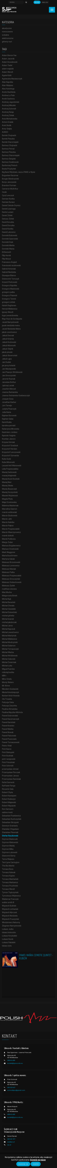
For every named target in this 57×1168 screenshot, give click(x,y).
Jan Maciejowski (9, 369)
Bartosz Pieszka (9, 152)
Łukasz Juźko (8, 929)
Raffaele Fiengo (8, 786)
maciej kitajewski (9, 475)
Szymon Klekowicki (10, 842)
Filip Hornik (6, 255)
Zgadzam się (23, 1164)
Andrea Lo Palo (8, 95)
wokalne (5, 35)
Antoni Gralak (7, 122)
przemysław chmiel (10, 769)
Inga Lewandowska (10, 315)
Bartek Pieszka (8, 139)
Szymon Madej (8, 846)
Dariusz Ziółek (8, 219)
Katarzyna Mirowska (10, 429)
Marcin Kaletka (8, 522)
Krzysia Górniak (8, 442)
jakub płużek (7, 352)
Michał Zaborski (8, 659)
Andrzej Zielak (8, 115)
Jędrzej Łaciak (8, 385)
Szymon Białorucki (10, 839)
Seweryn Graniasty (10, 826)
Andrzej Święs (8, 112)
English (45, 2)
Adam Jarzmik (8, 59)
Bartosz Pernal (8, 149)
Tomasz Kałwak (8, 872)
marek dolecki (8, 536)
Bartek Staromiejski (10, 142)
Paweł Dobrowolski (10, 716)
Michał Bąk (6, 599)
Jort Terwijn (7, 405)
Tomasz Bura (7, 869)
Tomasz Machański (10, 879)
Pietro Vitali (7, 746)
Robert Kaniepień (9, 796)
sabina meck (7, 812)
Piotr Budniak (7, 756)
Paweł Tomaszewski (10, 742)
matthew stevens (9, 589)
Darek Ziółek (7, 215)
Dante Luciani (7, 212)
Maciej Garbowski (9, 472)
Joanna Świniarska (10, 392)
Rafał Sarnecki (8, 782)
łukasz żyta (7, 946)
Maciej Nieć (6, 482)
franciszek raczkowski (11, 265)
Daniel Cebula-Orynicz (11, 205)
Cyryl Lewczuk (8, 195)
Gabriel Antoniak (9, 269)
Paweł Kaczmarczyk (10, 719)
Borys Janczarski (9, 182)
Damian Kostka (8, 199)
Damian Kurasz (8, 202)
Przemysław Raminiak (11, 779)
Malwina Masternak (10, 505)
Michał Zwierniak (9, 662)
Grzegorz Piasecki (9, 295)
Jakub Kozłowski (9, 342)
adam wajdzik (8, 69)
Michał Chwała (8, 606)
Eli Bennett (6, 252)
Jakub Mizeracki (9, 345)
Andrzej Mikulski (9, 105)
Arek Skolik (6, 125)
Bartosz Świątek (9, 159)
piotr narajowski (8, 759)
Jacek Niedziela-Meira (11, 329)
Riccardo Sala (7, 789)
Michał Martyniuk (9, 636)
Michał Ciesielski (9, 609)
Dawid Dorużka (8, 225)
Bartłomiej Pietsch (9, 165)
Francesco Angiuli (9, 262)
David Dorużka (8, 222)
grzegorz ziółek (8, 302)
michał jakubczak (9, 622)
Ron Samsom (7, 809)
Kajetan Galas (7, 419)
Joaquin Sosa (7, 399)
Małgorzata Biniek (9, 596)
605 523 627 (11, 1087)
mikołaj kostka (8, 672)
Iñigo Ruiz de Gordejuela (12, 319)
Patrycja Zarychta (9, 706)
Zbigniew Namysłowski (11, 926)
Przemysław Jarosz (10, 776)
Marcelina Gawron (9, 509)
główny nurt (7, 42)
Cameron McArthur (10, 189)
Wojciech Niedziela (9, 916)
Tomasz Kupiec (8, 876)
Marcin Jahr (7, 519)
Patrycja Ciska (8, 702)
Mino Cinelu (7, 679)
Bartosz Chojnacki (9, 145)
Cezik (4, 192)
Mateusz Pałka (8, 572)
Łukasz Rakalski (8, 942)
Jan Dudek (6, 362)
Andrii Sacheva (8, 99)
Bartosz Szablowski (10, 162)
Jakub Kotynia (8, 339)
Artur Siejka (7, 129)
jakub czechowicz (9, 332)
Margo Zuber (7, 542)
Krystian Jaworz (9, 439)
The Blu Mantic (8, 866)
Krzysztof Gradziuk (10, 445)
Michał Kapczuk (8, 629)
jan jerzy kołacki (8, 365)
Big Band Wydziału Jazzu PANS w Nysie (18, 172)
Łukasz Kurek (7, 939)
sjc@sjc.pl (11, 1142)
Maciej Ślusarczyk (9, 489)
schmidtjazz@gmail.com (16, 1090)
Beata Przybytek (9, 169)
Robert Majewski (9, 802)
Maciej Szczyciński (10, 492)
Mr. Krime (6, 686)
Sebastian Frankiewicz (11, 816)
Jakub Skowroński (9, 355)
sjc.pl (9, 1145)
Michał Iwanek (8, 619)
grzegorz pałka (8, 292)
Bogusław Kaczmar (10, 175)
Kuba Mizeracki (8, 462)
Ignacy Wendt (7, 312)
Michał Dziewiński (9, 612)
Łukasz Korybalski (9, 936)
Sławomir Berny (8, 856)
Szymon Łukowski (9, 852)
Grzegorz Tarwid (9, 299)
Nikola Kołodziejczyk (10, 692)
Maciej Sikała (7, 485)
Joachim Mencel (9, 389)
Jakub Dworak (8, 335)
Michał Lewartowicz (10, 632)
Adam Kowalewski (9, 62)
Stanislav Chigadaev (10, 829)
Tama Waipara (8, 859)
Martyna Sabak (8, 559)
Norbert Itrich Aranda (10, 696)
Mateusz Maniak (9, 569)
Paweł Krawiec (8, 726)
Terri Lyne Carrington (10, 862)
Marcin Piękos (8, 526)
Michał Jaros (7, 626)
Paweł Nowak (7, 732)
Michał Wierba (8, 652)
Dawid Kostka (7, 229)
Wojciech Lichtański (10, 909)
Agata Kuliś (6, 75)
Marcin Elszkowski (9, 516)
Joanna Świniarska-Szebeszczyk (16, 395)
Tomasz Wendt (8, 889)
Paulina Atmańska (9, 709)
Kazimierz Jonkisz (9, 432)
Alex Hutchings (8, 89)
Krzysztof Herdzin (9, 449)
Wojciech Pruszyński (10, 919)
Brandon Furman (9, 185)
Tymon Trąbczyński (10, 892)
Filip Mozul (6, 259)
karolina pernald (8, 425)
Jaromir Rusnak (8, 379)
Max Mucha (7, 592)
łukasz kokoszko (9, 932)
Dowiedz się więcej (38, 1160)
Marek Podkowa (9, 539)
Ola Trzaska (7, 699)
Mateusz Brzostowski (11, 562)
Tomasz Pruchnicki (10, 886)
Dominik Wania (8, 249)
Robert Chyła (7, 792)
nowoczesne (7, 32)
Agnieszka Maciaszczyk (12, 79)
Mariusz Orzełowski (10, 549)
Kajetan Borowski (9, 415)
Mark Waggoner (8, 552)
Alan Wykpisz (7, 85)
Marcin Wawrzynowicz (11, 532)
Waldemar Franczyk (10, 899)
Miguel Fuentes (8, 669)
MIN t (4, 676)
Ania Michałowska (9, 119)
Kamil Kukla (7, 422)
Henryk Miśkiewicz (9, 309)
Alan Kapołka (7, 82)
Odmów (36, 1164)
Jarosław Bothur (9, 382)
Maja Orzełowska (9, 502)
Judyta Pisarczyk (9, 409)
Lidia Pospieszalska (10, 469)
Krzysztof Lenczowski (11, 452)
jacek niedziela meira (11, 325)
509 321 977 (11, 1139)
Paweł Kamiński (8, 722)
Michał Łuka (7, 666)
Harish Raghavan (9, 305)
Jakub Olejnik (7, 349)
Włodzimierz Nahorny (11, 922)
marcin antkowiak (9, 512)
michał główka (8, 616)
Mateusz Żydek (8, 586)
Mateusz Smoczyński (11, 579)
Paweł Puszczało (9, 739)
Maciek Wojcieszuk (10, 495)
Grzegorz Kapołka (9, 285)
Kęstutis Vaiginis (9, 435)
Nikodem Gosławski (10, 689)
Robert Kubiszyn (9, 799)
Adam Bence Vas (9, 55)
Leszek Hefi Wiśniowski (11, 465)
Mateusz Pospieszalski (11, 576)
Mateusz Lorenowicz (10, 566)
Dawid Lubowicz (9, 232)
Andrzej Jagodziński (10, 102)
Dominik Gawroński (10, 239)
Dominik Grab (7, 242)
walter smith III (8, 902)
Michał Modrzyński (10, 642)
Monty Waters (8, 682)
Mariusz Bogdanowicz (11, 546)
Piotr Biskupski (8, 752)
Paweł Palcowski (9, 736)
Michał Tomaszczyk (10, 649)
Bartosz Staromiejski (10, 155)
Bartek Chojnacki (9, 135)
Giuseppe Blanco (9, 275)
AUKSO (5, 132)
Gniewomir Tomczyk (10, 279)
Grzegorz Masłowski (10, 289)
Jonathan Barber (9, 402)
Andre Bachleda (8, 92)
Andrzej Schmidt (9, 109)
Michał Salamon (9, 646)
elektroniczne (7, 38)
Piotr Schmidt (7, 766)
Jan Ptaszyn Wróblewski (12, 372)
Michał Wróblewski (9, 656)
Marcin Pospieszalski (10, 529)
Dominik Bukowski (9, 235)
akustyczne (7, 28)
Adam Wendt (7, 72)
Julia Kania (6, 412)
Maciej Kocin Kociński (10, 479)
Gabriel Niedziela (9, 272)
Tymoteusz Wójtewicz (11, 896)
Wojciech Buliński (9, 906)
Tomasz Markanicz (10, 882)
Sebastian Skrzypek (10, 822)
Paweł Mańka (7, 729)
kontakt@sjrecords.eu (15, 1063)
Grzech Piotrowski (9, 282)
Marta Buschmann (9, 556)
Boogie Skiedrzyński (10, 179)
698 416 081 (11, 1060)
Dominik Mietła (8, 245)
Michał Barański (8, 602)
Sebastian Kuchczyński (11, 819)
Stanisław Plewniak (10, 832)
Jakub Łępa (7, 359)
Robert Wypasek (9, 806)
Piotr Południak (8, 762)
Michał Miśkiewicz (9, 639)
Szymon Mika (7, 849)
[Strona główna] (9, 9)
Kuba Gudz (6, 459)
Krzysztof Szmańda (10, 455)
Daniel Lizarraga (9, 209)
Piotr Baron (6, 749)
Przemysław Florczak (11, 772)
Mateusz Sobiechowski (11, 582)
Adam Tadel (7, 65)
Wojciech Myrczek (9, 912)
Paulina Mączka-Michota (12, 712)
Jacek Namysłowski (10, 322)
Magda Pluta (7, 499)
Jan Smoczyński (9, 375)
